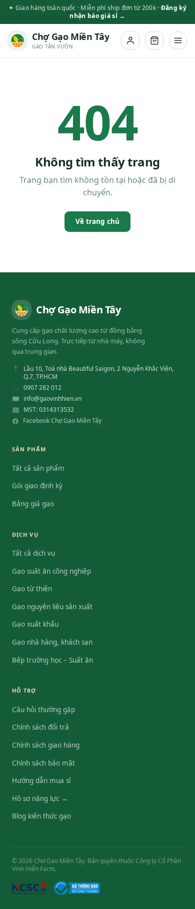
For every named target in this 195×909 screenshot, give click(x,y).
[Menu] (178, 40)
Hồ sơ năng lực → (40, 798)
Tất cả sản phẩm (38, 468)
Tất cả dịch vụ (33, 553)
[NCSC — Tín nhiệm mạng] (30, 888)
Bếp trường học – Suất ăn (52, 660)
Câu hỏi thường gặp (43, 709)
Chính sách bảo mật (43, 763)
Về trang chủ (98, 221)
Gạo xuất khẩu (35, 624)
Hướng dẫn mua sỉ (41, 780)
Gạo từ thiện (32, 588)
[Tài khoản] (130, 40)
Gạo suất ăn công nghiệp (51, 571)
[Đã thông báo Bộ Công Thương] (77, 888)
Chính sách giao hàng (46, 745)
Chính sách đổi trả (40, 727)
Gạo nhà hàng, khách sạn (52, 642)
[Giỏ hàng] (154, 40)
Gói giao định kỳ (37, 485)
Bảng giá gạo (33, 503)
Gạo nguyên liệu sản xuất (52, 606)
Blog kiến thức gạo (41, 816)
